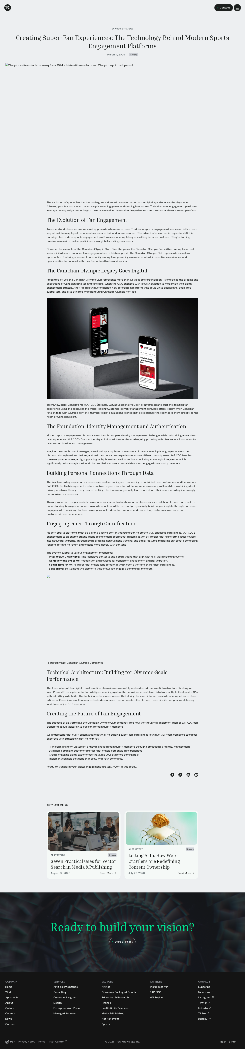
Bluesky (202, 1019)
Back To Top (228, 1041)
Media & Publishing (113, 1013)
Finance (106, 1003)
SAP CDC (155, 992)
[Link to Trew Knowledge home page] (7, 7)
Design (58, 1003)
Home (8, 987)
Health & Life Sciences (115, 1008)
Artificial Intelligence (66, 987)
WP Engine (156, 997)
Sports (106, 1024)
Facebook (204, 992)
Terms (41, 1041)
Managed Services (65, 1013)
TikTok (202, 1013)
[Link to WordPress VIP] (9, 1042)
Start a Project (124, 941)
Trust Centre (56, 1041)
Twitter (202, 1003)
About (9, 1003)
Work (8, 992)
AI (52, 855)
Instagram (204, 997)
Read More (106, 873)
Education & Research (115, 997)
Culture (9, 1008)
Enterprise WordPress (67, 1008)
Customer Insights (65, 997)
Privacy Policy (26, 1041)
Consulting (60, 992)
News (8, 1019)
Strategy (59, 855)
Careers (10, 1013)
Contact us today (125, 766)
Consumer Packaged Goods (119, 992)
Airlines (106, 987)
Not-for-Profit (110, 1019)
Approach (11, 997)
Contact (225, 7)
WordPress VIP (159, 987)
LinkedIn (203, 1008)
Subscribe (204, 987)
